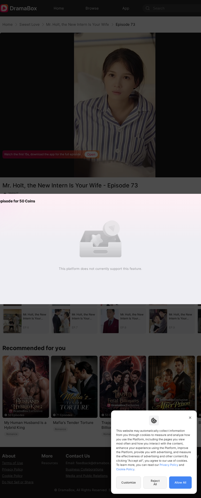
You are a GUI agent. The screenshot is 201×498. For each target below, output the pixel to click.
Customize (128, 482)
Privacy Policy (169, 465)
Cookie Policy (125, 469)
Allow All (180, 482)
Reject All (155, 482)
